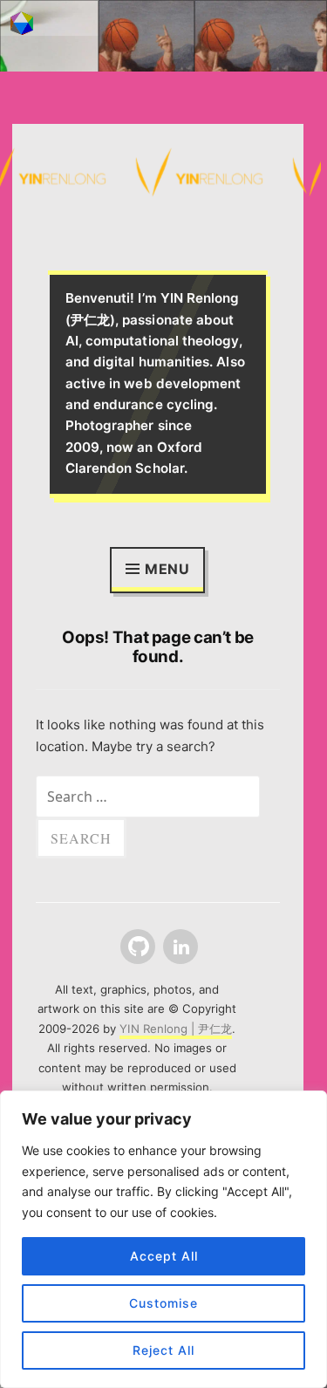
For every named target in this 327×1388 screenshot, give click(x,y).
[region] (163, 1239)
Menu (167, 569)
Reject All (163, 1350)
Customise (163, 1303)
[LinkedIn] (179, 947)
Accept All (164, 1255)
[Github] (136, 947)
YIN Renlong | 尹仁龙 (175, 1029)
